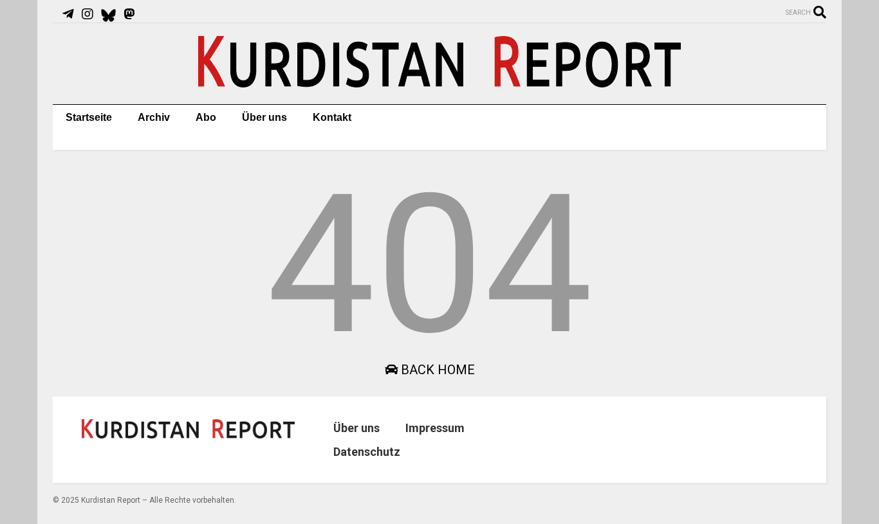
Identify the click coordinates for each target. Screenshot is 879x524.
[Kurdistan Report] (439, 81)
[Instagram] (87, 14)
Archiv (154, 117)
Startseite (89, 117)
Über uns (264, 117)
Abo (206, 117)
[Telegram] (68, 14)
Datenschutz (366, 451)
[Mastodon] (129, 14)
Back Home (436, 369)
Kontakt (332, 117)
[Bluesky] (108, 14)
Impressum (435, 428)
